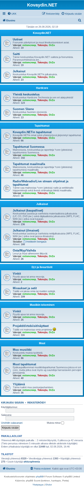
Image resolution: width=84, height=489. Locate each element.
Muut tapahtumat (24, 364)
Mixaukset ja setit (25, 288)
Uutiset (17, 39)
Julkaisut (19, 71)
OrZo (52, 45)
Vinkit (17, 273)
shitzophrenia (32, 461)
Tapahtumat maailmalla (29, 164)
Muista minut (54, 422)
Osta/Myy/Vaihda (24, 250)
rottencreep (29, 45)
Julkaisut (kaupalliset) (28, 210)
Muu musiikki (22, 349)
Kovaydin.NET (42, 33)
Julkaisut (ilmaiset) (26, 230)
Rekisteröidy (36, 402)
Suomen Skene (23, 109)
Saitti (16, 54)
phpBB (39, 476)
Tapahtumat (42, 125)
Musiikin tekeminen (42, 304)
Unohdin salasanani (11, 422)
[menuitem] (11, 13)
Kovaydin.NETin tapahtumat (32, 132)
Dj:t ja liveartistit (42, 267)
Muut (42, 343)
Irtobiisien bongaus (36, 241)
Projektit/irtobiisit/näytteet (31, 326)
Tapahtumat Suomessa (28, 146)
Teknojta (42, 45)
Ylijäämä (19, 384)
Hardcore (42, 88)
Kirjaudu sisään (12, 402)
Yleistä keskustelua (26, 94)
